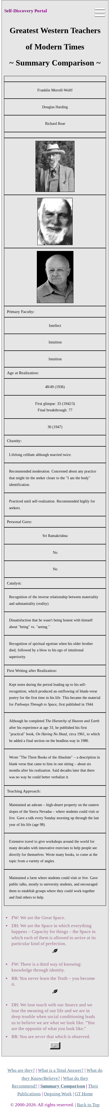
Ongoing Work (58, 1093)
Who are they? (21, 1070)
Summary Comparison (62, 1086)
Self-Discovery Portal (25, 10)
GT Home (84, 1093)
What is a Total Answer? (61, 1070)
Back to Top (88, 1104)
